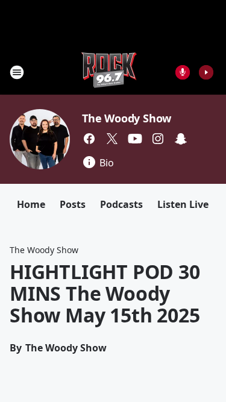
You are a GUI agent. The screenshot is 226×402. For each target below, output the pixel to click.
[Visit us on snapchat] (181, 138)
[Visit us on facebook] (89, 138)
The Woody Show (126, 118)
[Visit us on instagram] (158, 138)
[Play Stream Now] (206, 72)
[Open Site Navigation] (17, 72)
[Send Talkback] (182, 72)
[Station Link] (109, 72)
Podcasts (121, 204)
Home (31, 204)
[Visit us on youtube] (135, 138)
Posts (73, 204)
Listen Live (183, 204)
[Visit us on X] (112, 138)
